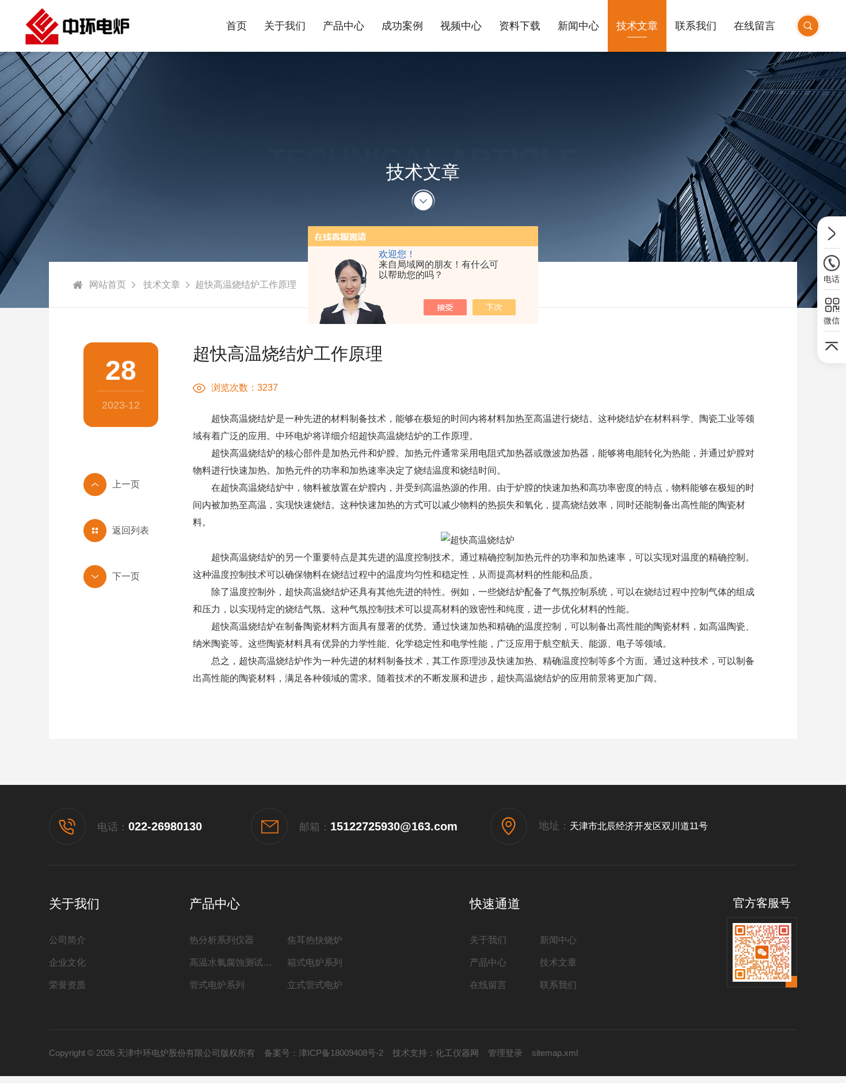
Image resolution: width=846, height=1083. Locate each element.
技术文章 (637, 26)
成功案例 (402, 26)
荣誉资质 (67, 985)
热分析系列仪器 (221, 940)
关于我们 (285, 26)
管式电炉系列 (217, 985)
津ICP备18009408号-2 (341, 1053)
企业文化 (67, 962)
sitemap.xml (555, 1053)
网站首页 (107, 284)
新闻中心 (578, 26)
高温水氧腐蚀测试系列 (235, 962)
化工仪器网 (457, 1053)
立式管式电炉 (314, 985)
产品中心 (343, 26)
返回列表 (130, 530)
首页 (236, 26)
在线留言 (754, 26)
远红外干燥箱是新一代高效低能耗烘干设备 (120, 484)
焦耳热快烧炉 (314, 940)
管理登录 (505, 1053)
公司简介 (67, 940)
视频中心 (461, 26)
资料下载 (519, 26)
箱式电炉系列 (314, 962)
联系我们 (696, 26)
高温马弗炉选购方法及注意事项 (120, 576)
